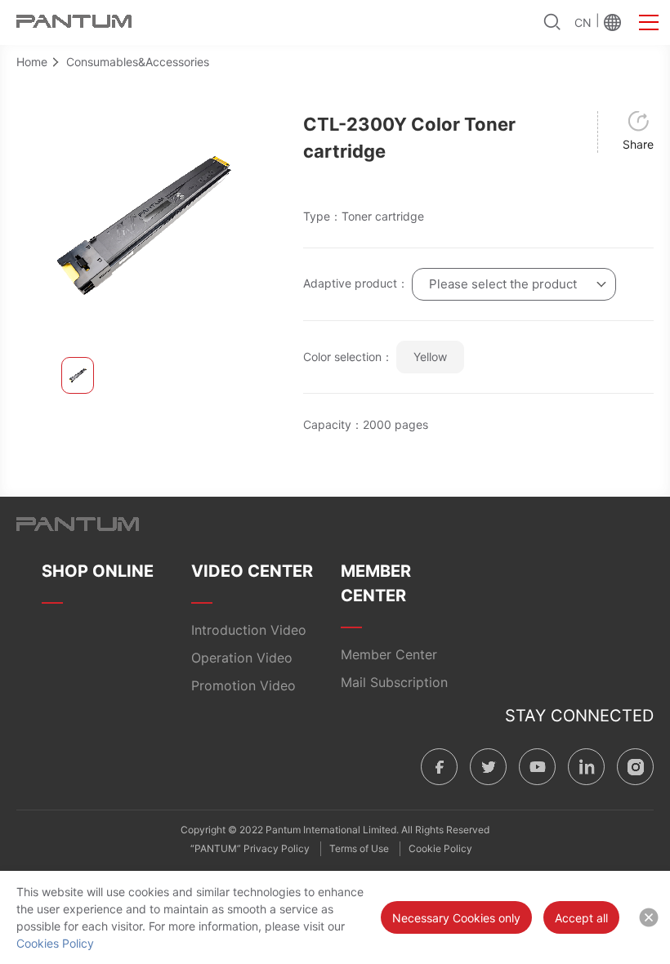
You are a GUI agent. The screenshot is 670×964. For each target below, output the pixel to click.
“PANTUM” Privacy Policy (250, 848)
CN (583, 22)
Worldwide (612, 22)
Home (31, 62)
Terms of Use (359, 848)
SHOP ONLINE (98, 571)
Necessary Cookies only (456, 918)
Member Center (389, 654)
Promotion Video (243, 685)
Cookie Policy (440, 848)
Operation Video (242, 657)
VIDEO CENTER (252, 571)
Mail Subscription (394, 682)
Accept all (581, 918)
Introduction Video (248, 630)
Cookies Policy (55, 943)
